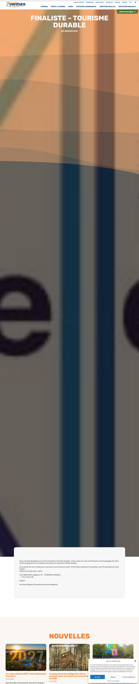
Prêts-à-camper (58, 6)
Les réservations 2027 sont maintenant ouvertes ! (26, 675)
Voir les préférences (129, 677)
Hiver (70, 6)
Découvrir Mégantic (127, 6)
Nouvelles (109, 2)
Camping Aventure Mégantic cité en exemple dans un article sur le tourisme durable (69, 676)
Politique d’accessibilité (113, 681)
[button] (135, 661)
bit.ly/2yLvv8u (28, 577)
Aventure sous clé (107, 6)
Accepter (97, 677)
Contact (124, 2)
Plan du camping (79, 2)
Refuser (113, 677)
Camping (44, 6)
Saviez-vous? (100, 2)
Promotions (89, 2)
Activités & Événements (86, 6)
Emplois (117, 2)
